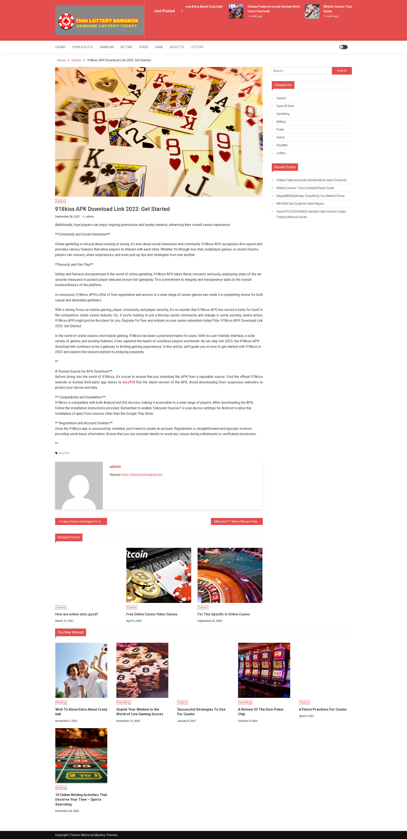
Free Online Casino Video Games (151, 614)
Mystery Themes (106, 835)
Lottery (197, 47)
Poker (143, 47)
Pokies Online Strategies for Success (84, 521)
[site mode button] (343, 47)
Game (159, 47)
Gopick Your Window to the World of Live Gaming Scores (139, 711)
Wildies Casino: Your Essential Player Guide (305, 188)
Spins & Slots (82, 47)
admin (90, 216)
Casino (60, 47)
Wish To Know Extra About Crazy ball (189, 6)
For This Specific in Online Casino (224, 614)
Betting (126, 47)
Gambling (107, 47)
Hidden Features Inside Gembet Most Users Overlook (311, 180)
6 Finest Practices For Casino (323, 709)
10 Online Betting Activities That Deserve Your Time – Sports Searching (81, 799)
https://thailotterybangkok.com (142, 474)
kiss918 (64, 453)
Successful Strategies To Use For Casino (201, 711)
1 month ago (247, 16)
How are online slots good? (76, 614)
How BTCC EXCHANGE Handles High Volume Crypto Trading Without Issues (311, 214)
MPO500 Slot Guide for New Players (300, 203)
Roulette (177, 47)
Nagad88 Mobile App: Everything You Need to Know (310, 196)
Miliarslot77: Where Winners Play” (236, 521)
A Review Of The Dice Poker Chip (261, 711)
